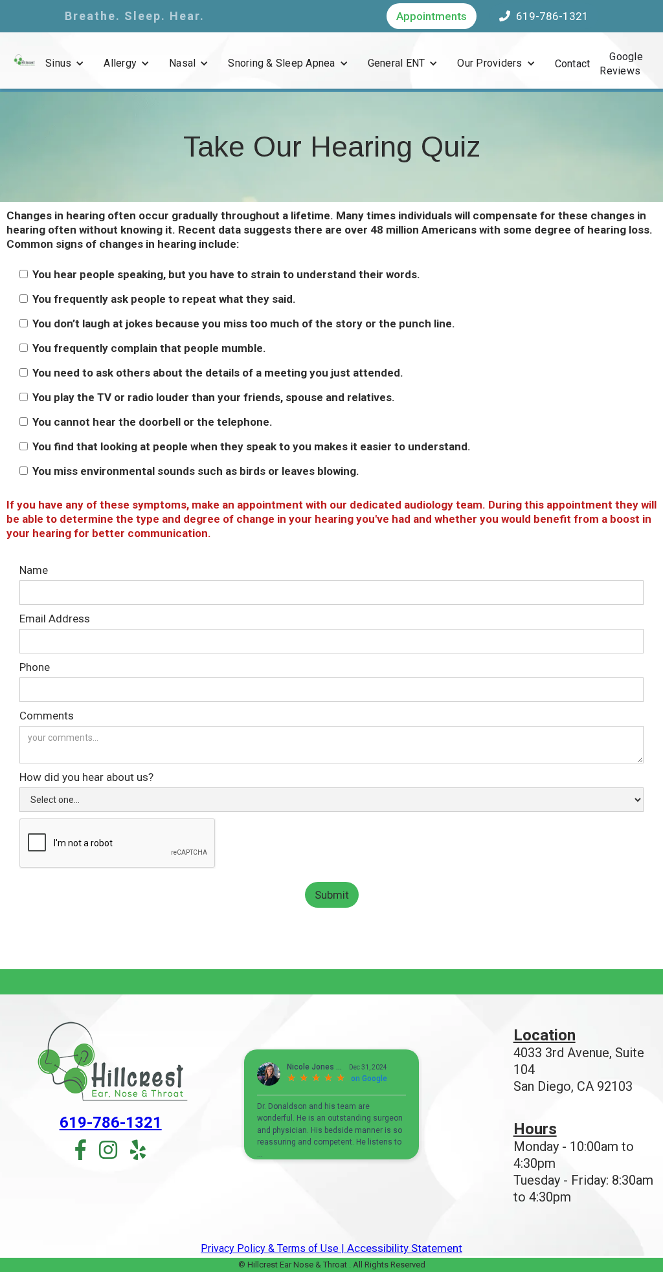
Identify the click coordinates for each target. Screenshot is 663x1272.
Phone (34, 667)
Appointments (431, 16)
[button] (65, 63)
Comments (46, 715)
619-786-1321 (544, 16)
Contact (572, 64)
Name (33, 570)
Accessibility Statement (403, 1248)
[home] (24, 59)
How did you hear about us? (86, 777)
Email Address (54, 618)
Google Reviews (621, 63)
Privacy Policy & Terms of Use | (272, 1248)
